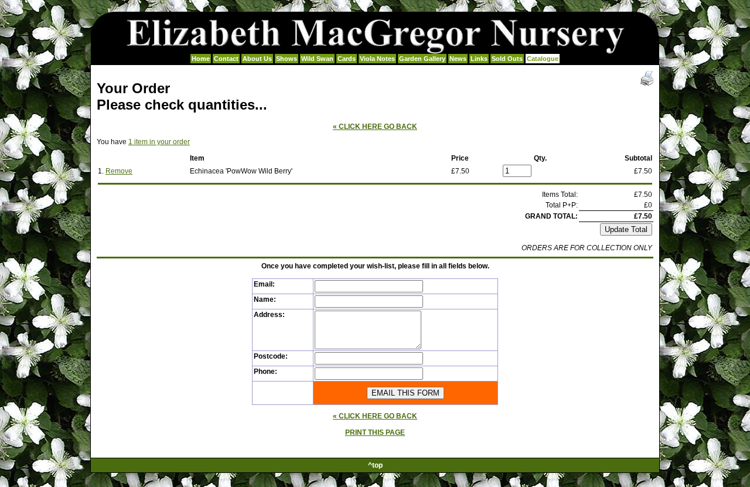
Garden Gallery (422, 58)
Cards (347, 58)
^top (375, 465)
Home (201, 58)
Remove (118, 171)
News (457, 58)
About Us (257, 58)
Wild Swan (317, 58)
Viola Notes (377, 58)
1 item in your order (159, 142)
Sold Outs (507, 58)
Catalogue (542, 58)
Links (479, 58)
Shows (286, 58)
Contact (226, 58)
